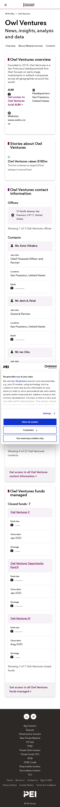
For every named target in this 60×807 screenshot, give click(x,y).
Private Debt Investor (30, 750)
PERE (30, 746)
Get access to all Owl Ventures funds (28, 689)
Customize (28, 430)
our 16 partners (19, 381)
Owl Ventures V (20, 512)
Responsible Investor (30, 767)
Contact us (32, 780)
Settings (47, 413)
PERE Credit (30, 762)
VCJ (30, 775)
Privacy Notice (10, 785)
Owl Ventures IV (20, 618)
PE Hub (30, 742)
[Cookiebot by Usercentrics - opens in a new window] (44, 367)
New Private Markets (30, 738)
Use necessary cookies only (30, 438)
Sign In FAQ (46, 780)
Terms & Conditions (46, 785)
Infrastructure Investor (30, 734)
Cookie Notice (26, 785)
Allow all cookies (30, 422)
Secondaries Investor (30, 771)
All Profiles (10, 14)
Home (10, 780)
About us (20, 780)
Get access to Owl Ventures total (16, 101)
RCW (30, 758)
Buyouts (30, 730)
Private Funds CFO (30, 754)
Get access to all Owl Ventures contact (28, 474)
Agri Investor (30, 726)
